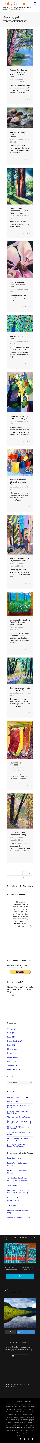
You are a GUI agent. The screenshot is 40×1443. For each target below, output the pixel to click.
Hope (11, 1045)
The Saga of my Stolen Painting (18, 1117)
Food (11, 1037)
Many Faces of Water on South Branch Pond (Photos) (18, 1145)
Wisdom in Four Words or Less (19, 1218)
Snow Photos (13, 1185)
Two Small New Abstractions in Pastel (18, 1134)
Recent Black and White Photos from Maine (18, 1106)
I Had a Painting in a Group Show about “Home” (19, 1139)
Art (11, 1029)
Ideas (12, 1049)
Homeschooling (15, 1041)
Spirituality (13, 1065)
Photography (14, 1057)
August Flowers (13, 1101)
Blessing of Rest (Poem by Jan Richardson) (18, 1128)
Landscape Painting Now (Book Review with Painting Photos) (20, 622)
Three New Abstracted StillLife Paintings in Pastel (19, 482)
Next (24, 878)
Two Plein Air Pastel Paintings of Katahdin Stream (18, 134)
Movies (12, 1053)
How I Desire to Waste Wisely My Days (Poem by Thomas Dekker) (19, 1122)
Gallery (19, 1436)
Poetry (11, 1061)
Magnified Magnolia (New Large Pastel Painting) (18, 284)
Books (11, 1033)
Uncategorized (13, 1069)
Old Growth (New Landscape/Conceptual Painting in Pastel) (19, 211)
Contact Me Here (22, 1428)
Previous (11, 873)
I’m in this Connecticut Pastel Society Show (18, 1112)
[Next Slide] (31, 926)
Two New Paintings (15, 1205)
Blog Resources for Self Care (17, 1097)
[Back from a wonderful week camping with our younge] (20, 1313)
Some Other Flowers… (16, 1158)
